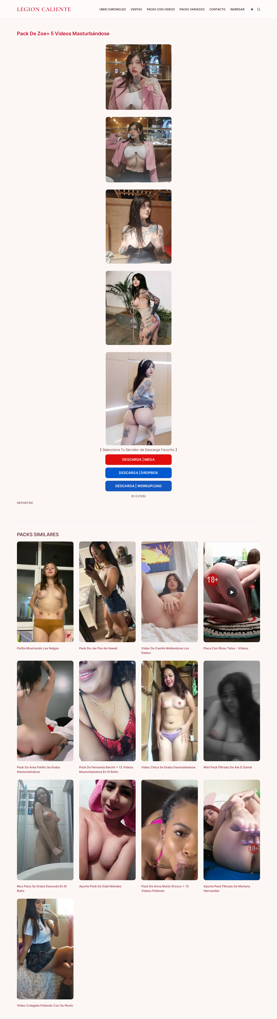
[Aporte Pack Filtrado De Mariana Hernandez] (232, 830)
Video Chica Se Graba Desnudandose (168, 767)
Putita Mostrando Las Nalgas (38, 648)
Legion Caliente (44, 9)
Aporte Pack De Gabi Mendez (100, 886)
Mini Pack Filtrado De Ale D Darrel (228, 767)
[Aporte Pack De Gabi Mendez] (107, 830)
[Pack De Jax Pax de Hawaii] (107, 591)
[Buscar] (258, 9)
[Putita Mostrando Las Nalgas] (45, 591)
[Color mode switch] (252, 9)
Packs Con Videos (161, 9)
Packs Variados (192, 9)
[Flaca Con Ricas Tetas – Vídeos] (232, 591)
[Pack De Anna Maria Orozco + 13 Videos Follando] (169, 830)
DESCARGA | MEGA (138, 460)
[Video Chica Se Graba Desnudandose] (169, 711)
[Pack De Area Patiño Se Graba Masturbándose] (45, 711)
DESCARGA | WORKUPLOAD (138, 486)
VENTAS (136, 9)
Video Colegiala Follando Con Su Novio (45, 1005)
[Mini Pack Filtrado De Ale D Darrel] (232, 711)
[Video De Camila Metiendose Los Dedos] (169, 591)
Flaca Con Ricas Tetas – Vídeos (226, 648)
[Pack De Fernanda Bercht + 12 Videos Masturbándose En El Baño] (107, 711)
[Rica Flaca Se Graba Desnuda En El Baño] (45, 830)
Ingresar (237, 9)
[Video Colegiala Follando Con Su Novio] (45, 949)
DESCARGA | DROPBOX (138, 473)
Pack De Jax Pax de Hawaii (98, 648)
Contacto (217, 9)
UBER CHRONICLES (112, 9)
